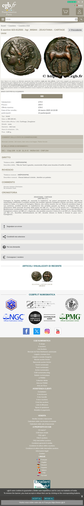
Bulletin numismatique (42, 375)
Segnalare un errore (14, 226)
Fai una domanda (13, 247)
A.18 (18, 151)
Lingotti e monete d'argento (42, 357)
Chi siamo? (42, 430)
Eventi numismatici (42, 365)
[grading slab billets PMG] (70, 318)
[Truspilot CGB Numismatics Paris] (71, 2)
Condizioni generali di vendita (42, 443)
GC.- (4, 151)
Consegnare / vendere (15, 257)
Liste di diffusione (42, 405)
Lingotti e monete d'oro (42, 354)
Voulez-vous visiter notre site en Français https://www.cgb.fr (42, 502)
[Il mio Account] (79, 15)
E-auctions (42, 346)
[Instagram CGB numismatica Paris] (47, 331)
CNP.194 (44, 151)
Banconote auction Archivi (42, 362)
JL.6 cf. (25, 151)
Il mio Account (42, 394)
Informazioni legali (42, 451)
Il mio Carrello (42, 397)
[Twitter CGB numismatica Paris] (36, 331)
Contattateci (42, 392)
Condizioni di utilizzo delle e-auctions (42, 446)
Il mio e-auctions (42, 399)
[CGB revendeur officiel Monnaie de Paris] (42, 317)
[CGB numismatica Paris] (9, 16)
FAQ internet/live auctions (42, 440)
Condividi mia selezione (16, 237)
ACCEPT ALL (36, 498)
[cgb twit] (78, 2)
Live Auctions (42, 349)
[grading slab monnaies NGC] (14, 318)
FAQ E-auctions (42, 438)
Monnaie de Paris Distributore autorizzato (42, 352)
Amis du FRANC (42, 383)
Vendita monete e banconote (42, 419)
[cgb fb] (81, 2)
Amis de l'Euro (42, 386)
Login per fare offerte (48, 81)
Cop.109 (11, 151)
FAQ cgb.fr (42, 435)
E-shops (42, 344)
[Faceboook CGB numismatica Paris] (26, 331)
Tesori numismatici (42, 367)
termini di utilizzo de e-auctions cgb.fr (22, 85)
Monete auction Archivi (42, 359)
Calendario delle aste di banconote (42, 424)
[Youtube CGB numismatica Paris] (57, 331)
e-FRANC (42, 378)
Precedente (76, 30)
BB (42, 96)
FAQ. (2, 89)
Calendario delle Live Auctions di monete (42, 421)
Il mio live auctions (42, 402)
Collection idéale (42, 380)
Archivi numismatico (42, 370)
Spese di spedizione (42, 407)
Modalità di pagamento (42, 410)
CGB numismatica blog (42, 372)
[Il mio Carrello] (65, 15)
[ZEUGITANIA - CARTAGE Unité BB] (42, 78)
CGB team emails (42, 433)
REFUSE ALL (49, 498)
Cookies (42, 453)
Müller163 (34, 151)
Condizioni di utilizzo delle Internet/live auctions (42, 448)
